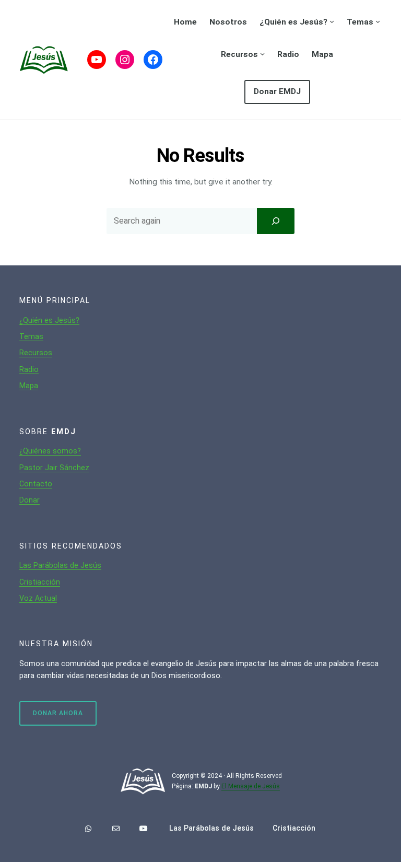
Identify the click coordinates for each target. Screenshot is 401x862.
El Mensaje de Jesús (250, 786)
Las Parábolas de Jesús (60, 565)
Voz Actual (38, 598)
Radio (29, 369)
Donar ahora (58, 713)
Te (23, 336)
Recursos (35, 352)
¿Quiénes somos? (50, 451)
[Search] (275, 221)
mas (35, 336)
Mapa (28, 385)
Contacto (35, 484)
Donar (29, 500)
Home (185, 22)
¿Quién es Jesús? (49, 320)
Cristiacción (39, 582)
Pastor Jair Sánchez (54, 467)
